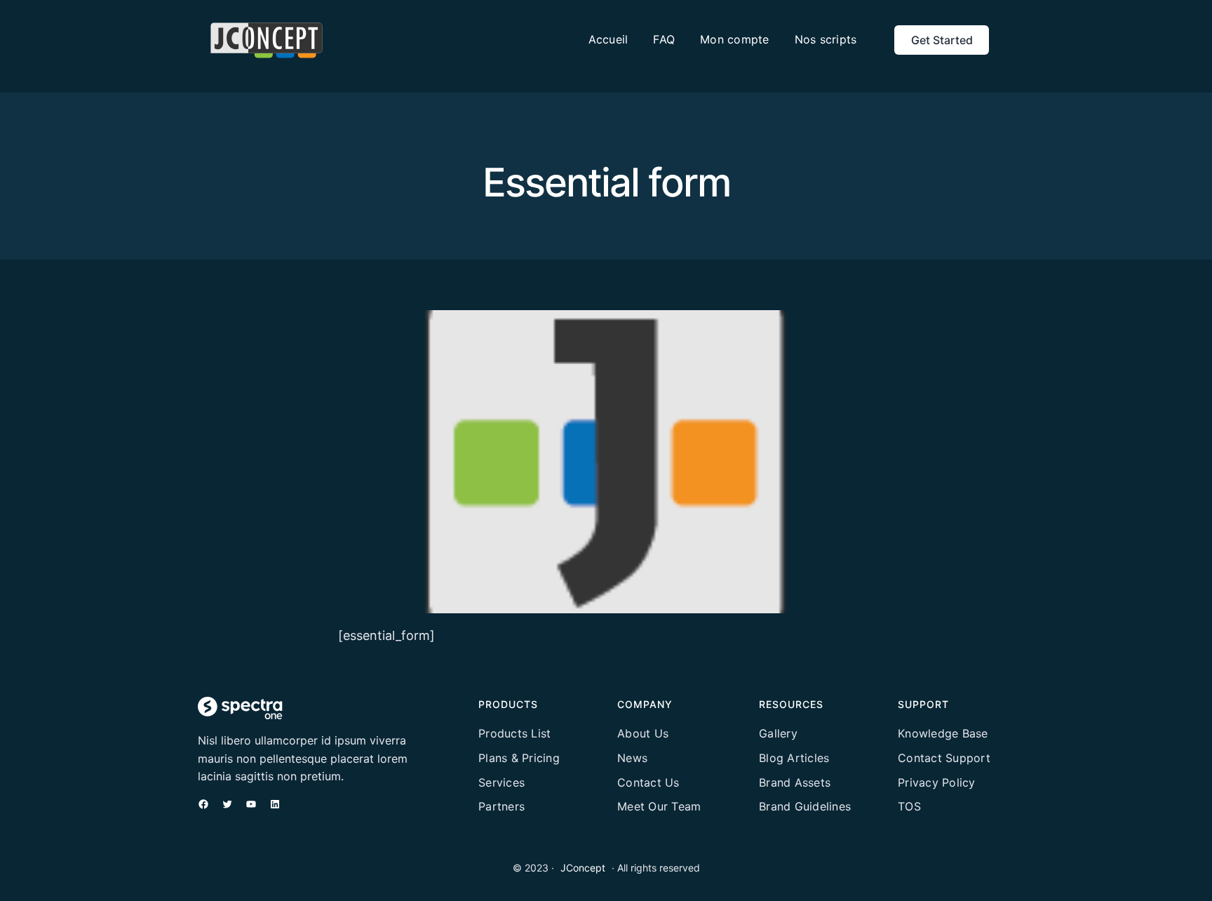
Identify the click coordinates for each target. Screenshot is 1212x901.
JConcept (582, 868)
